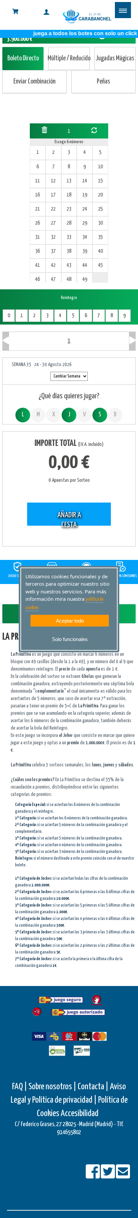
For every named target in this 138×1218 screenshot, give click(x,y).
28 (69, 223)
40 (100, 251)
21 (37, 209)
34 (84, 237)
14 (84, 180)
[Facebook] (93, 1175)
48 (69, 279)
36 (37, 251)
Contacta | (93, 1086)
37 (53, 251)
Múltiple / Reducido (68, 58)
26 (37, 223)
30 (100, 223)
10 (100, 166)
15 (100, 180)
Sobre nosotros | (52, 1086)
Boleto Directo (23, 58)
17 (53, 194)
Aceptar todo (70, 621)
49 (84, 279)
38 (69, 251)
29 (84, 223)
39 (84, 251)
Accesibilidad (79, 1113)
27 (53, 223)
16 (37, 194)
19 (84, 194)
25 (100, 209)
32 (53, 237)
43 (69, 265)
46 (37, 279)
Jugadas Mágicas (115, 58)
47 (53, 279)
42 (53, 265)
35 (100, 237)
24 (84, 209)
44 (84, 265)
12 (53, 180)
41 (37, 265)
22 (53, 209)
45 (100, 265)
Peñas (103, 81)
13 (69, 180)
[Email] (123, 1175)
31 (37, 237)
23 (69, 209)
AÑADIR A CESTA (69, 518)
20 (100, 194)
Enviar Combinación (34, 81)
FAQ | (20, 1086)
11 (37, 180)
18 (69, 194)
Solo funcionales (70, 639)
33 (69, 237)
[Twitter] (108, 1175)
